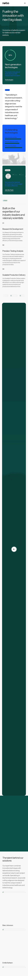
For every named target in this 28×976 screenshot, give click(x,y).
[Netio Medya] (5, 3)
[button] (25, 3)
